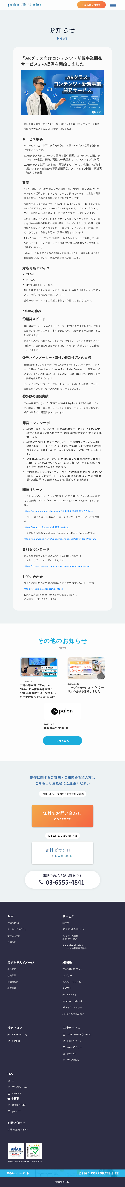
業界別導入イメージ (20, 962)
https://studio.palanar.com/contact (43, 588)
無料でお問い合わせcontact (62, 816)
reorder (113, 5)
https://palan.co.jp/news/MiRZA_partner (46, 527)
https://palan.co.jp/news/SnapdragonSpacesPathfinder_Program (60, 538)
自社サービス (71, 1028)
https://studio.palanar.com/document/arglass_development (57, 566)
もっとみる (62, 741)
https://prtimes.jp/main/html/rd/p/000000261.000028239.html (58, 511)
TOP (10, 916)
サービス (68, 916)
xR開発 (67, 962)
